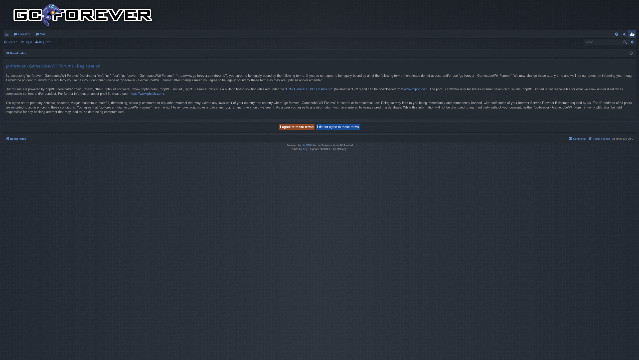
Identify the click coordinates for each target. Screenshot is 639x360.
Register (45, 42)
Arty (305, 149)
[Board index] (83, 15)
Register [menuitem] (633, 35)
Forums (24, 34)
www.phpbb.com (416, 89)
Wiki (43, 34)
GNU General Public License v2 (309, 89)
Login (28, 42)
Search (12, 42)
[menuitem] (617, 34)
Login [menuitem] (625, 35)
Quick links (8, 35)
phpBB (306, 145)
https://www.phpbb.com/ (147, 94)
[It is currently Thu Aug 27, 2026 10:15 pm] (631, 53)
